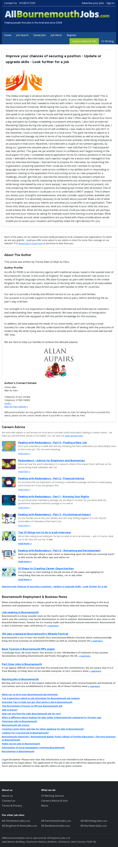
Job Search (22, 35)
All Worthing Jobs (94, 820)
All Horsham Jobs (94, 825)
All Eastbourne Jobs (55, 825)
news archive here (74, 435)
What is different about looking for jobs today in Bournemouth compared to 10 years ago (51, 717)
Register (72, 35)
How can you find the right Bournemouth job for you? (31, 713)
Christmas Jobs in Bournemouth (19, 721)
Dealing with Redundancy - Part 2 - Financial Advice (51, 478)
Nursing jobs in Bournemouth (20, 679)
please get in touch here (31, 243)
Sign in (110, 3)
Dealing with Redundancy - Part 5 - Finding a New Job (52, 442)
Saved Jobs (39, 35)
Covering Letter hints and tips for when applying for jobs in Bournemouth (43, 729)
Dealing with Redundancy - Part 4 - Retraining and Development (59, 550)
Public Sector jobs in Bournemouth (21, 743)
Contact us (8, 800)
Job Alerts (56, 35)
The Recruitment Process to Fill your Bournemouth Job (32, 706)
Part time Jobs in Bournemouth (22, 664)
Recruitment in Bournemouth (18, 751)
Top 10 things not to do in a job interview (44, 532)
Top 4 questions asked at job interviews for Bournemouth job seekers (41, 698)
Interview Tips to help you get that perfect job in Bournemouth (37, 702)
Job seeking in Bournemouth (20, 612)
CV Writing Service (52, 795)
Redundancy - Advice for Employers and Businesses (51, 460)
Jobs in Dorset (9, 709)
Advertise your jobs (93, 3)
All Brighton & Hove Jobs (19, 825)
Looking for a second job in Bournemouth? (25, 732)
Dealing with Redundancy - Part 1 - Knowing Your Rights (53, 496)
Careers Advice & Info (84, 41)
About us (7, 795)
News (44, 805)
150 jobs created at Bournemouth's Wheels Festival (35, 633)
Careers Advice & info (54, 800)
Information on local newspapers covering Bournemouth (33, 747)
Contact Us (10, 3)
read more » (24, 453)
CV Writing (107, 41)
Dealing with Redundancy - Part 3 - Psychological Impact (54, 514)
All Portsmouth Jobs (56, 820)
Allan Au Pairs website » (16, 406)
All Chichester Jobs (16, 820)
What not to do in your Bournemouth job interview (30, 694)
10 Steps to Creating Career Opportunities (46, 568)
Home (7, 35)
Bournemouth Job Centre (15, 725)
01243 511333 (27, 3)
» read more (53, 625)
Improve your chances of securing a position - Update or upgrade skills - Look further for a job (54, 586)
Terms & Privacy (12, 805)
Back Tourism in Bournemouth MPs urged (28, 649)
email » (7, 403)
